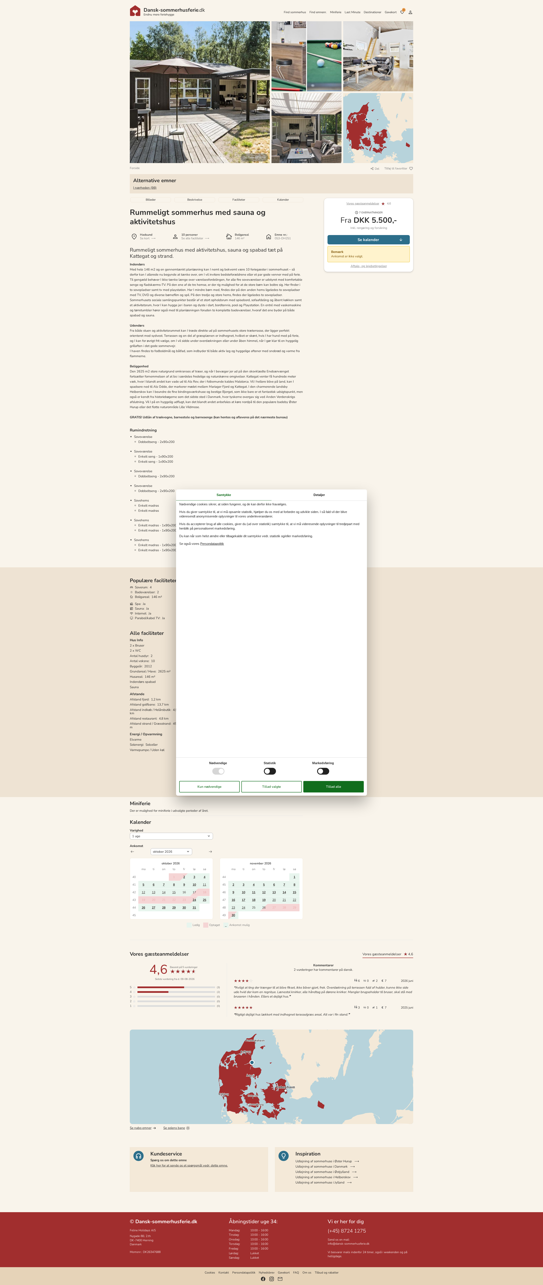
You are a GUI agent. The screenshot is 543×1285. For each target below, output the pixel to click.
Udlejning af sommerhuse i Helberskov (323, 1177)
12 (143, 892)
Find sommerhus (295, 12)
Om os (306, 1273)
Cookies (210, 1273)
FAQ (296, 1273)
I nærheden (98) (145, 188)
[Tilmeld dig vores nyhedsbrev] (280, 1279)
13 (153, 892)
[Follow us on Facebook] (263, 1279)
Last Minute (352, 12)
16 (233, 900)
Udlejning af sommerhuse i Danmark (321, 1166)
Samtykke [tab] (224, 495)
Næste (210, 851)
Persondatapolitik (243, 1273)
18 (253, 900)
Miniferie (335, 12)
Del (377, 169)
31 (194, 908)
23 (233, 908)
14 (163, 892)
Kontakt (223, 1273)
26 (143, 908)
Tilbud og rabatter (327, 1273)
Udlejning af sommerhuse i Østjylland (322, 1172)
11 (204, 885)
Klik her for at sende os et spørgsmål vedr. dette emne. (189, 1165)
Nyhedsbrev (266, 1273)
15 (174, 892)
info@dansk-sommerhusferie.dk (348, 1244)
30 (184, 908)
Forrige (132, 851)
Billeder (151, 200)
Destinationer (372, 12)
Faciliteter (238, 200)
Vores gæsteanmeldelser (362, 204)
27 (153, 908)
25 (204, 900)
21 (284, 900)
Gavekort (391, 12)
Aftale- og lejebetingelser (369, 266)
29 (174, 908)
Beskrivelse (194, 200)
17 (243, 900)
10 (194, 885)
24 (194, 900)
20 (274, 900)
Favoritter (403, 9)
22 (294, 900)
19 (264, 900)
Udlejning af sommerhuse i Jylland (319, 1182)
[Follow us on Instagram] (271, 1279)
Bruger (410, 12)
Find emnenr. (318, 12)
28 (163, 908)
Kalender (283, 200)
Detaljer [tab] (319, 495)
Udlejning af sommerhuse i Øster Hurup (323, 1161)
